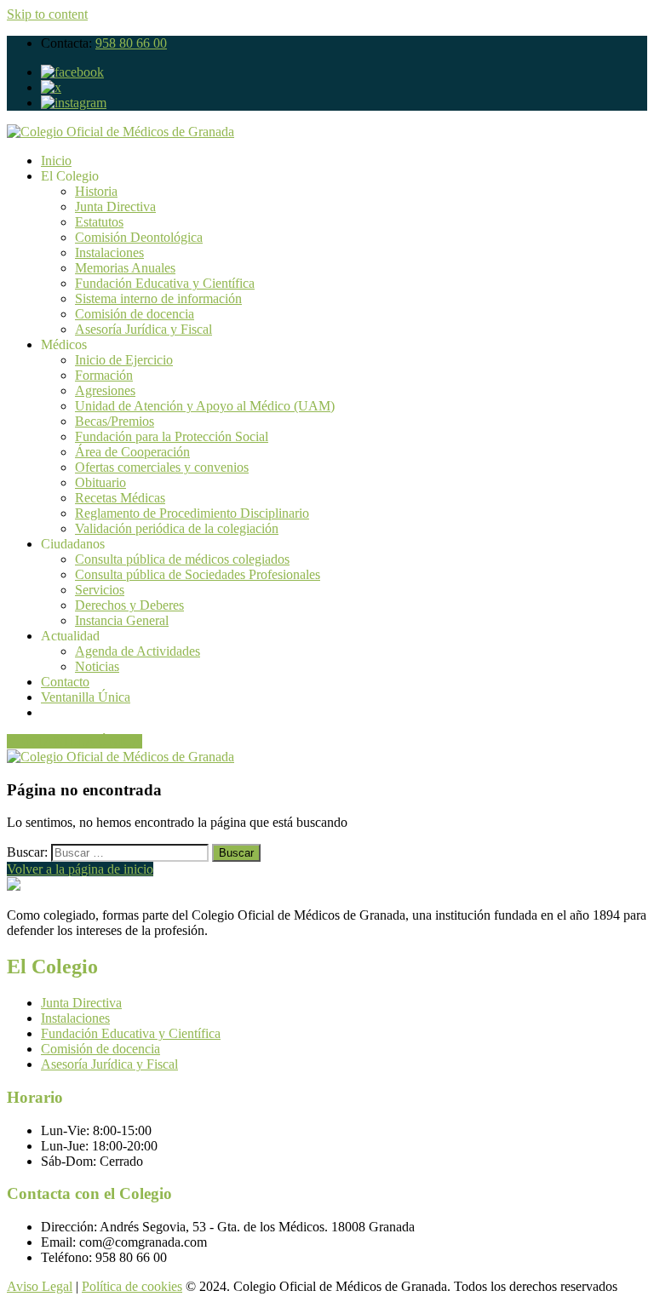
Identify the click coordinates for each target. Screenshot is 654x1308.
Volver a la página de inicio (80, 869)
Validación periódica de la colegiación (176, 528)
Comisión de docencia (134, 314)
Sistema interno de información (158, 298)
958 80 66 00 (131, 43)
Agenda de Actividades (137, 651)
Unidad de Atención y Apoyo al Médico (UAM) (205, 406)
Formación (104, 375)
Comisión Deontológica (139, 237)
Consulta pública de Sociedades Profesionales (197, 574)
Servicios (99, 589)
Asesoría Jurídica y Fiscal (143, 329)
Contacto (65, 681)
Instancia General (122, 620)
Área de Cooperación (132, 452)
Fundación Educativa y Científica (165, 283)
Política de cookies (132, 1286)
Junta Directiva (115, 206)
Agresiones (105, 390)
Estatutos (99, 222)
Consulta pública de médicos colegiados (182, 559)
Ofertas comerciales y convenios (162, 467)
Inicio (56, 160)
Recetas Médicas (120, 497)
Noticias (97, 666)
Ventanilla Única (85, 697)
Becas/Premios (114, 421)
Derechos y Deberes (129, 605)
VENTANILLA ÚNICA (74, 741)
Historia (96, 191)
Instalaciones (109, 252)
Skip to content (47, 14)
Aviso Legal (39, 1286)
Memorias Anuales (125, 268)
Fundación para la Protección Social (171, 436)
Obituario (100, 482)
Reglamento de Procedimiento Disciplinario (192, 513)
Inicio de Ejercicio (124, 360)
